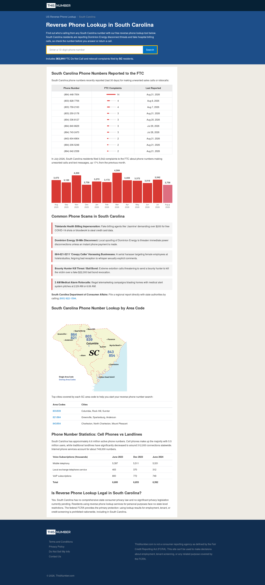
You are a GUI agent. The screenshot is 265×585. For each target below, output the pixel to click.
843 (54, 423)
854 (59, 423)
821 (54, 417)
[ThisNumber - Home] (59, 533)
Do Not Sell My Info (59, 551)
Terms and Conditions (61, 541)
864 (59, 417)
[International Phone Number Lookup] (59, 5)
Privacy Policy (56, 546)
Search (150, 49)
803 (54, 410)
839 (59, 410)
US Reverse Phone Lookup (61, 16)
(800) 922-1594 (67, 298)
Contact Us (55, 556)
